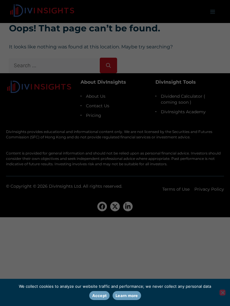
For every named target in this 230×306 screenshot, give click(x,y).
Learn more (127, 295)
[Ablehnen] (223, 293)
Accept (99, 295)
